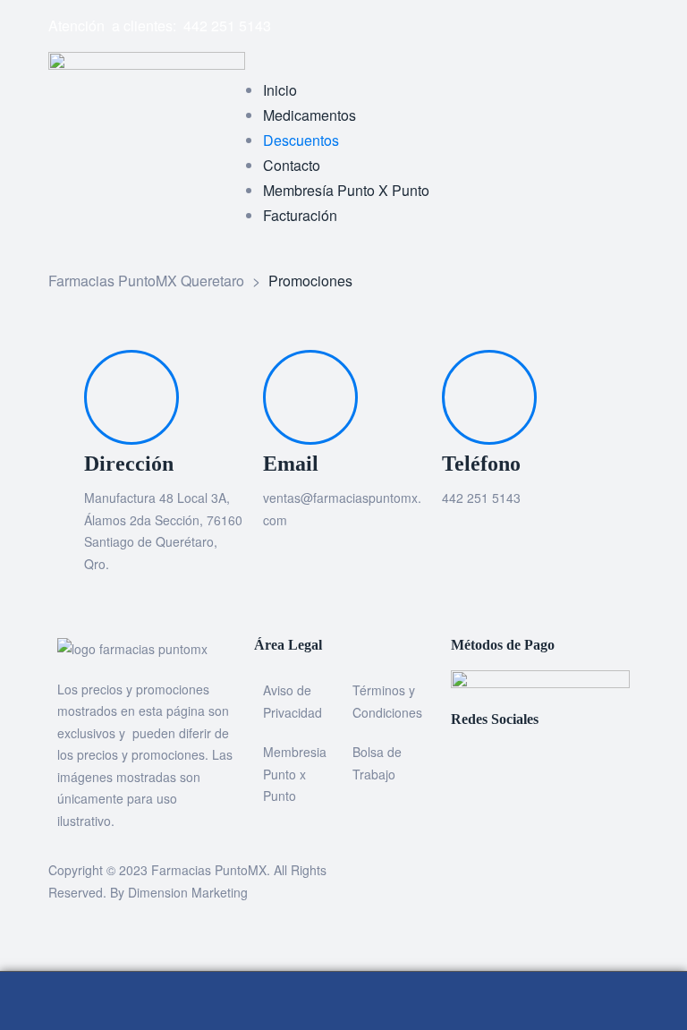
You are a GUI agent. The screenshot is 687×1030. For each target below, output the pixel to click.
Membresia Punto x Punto (295, 773)
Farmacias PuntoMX (209, 870)
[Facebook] (366, 22)
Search (343, 1001)
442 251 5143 (481, 497)
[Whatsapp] (462, 22)
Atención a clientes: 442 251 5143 (159, 25)
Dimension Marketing (188, 892)
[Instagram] (414, 22)
